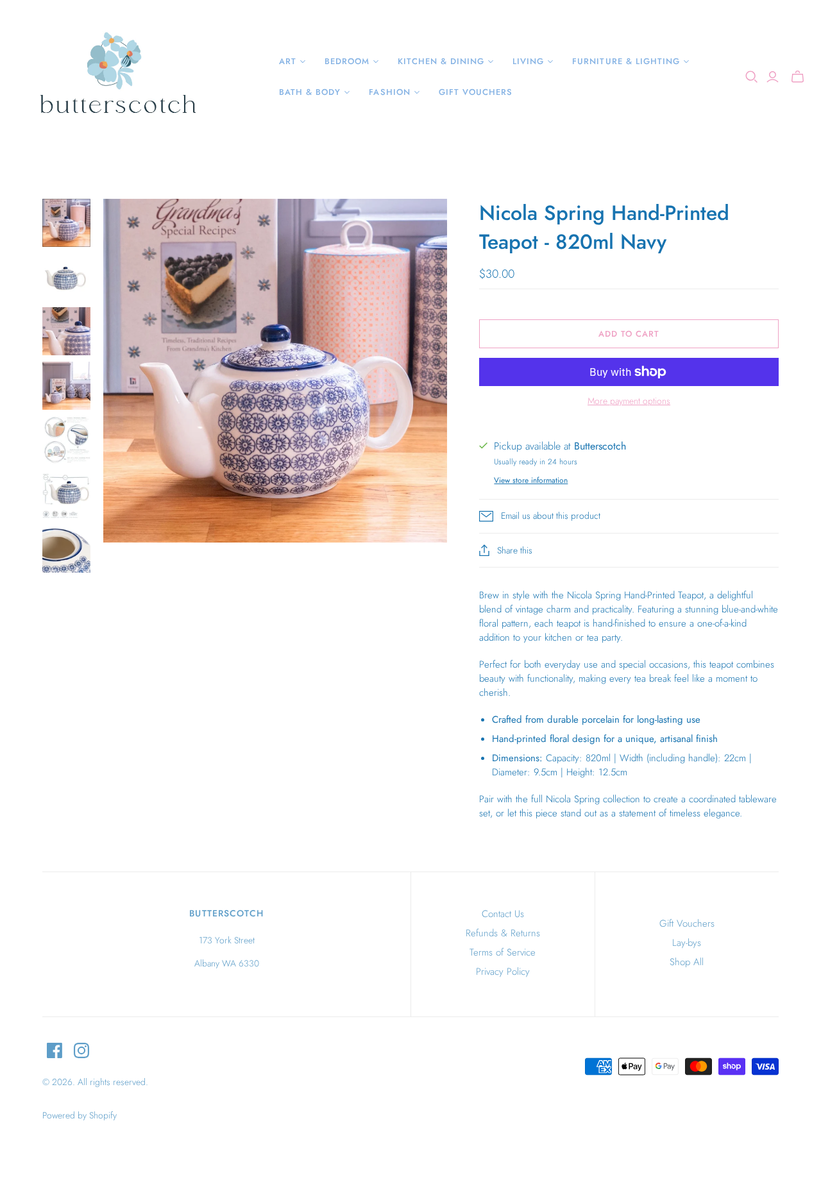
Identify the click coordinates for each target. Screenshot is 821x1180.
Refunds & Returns (503, 933)
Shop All (687, 962)
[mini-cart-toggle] (797, 77)
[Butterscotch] (117, 77)
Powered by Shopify (79, 1115)
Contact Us (503, 914)
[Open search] (751, 77)
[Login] (772, 77)
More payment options (629, 401)
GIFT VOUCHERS (476, 92)
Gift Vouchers (687, 923)
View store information (531, 480)
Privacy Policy (503, 972)
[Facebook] (54, 1050)
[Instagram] (81, 1050)
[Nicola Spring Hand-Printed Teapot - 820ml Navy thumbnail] (66, 223)
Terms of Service (503, 952)
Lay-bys (686, 943)
